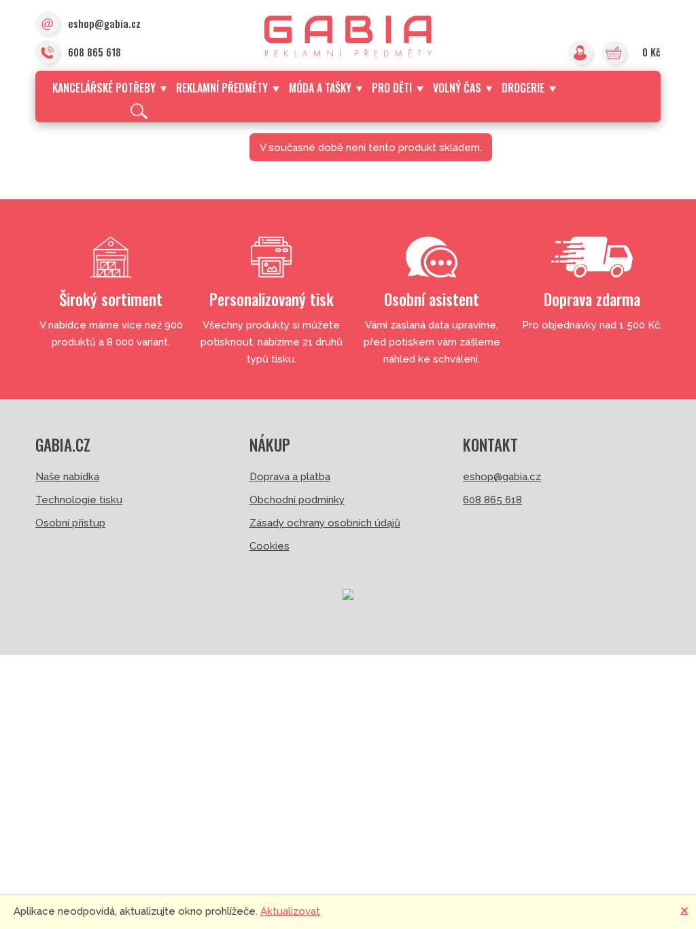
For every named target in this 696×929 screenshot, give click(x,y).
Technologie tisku (78, 500)
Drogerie (523, 88)
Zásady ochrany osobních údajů (324, 523)
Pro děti (392, 88)
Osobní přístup (70, 523)
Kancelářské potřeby (104, 88)
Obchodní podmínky (297, 500)
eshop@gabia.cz (104, 23)
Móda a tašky (320, 88)
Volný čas (457, 88)
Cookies (269, 546)
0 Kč (651, 51)
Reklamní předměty (222, 88)
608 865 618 (94, 51)
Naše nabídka (67, 477)
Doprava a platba (289, 477)
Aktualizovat (290, 911)
